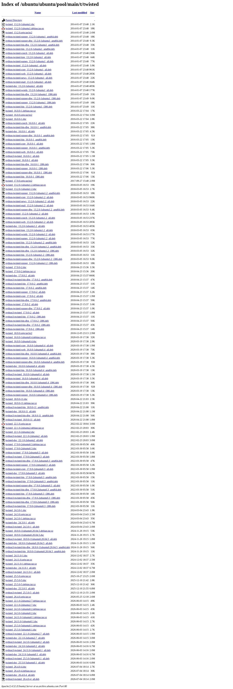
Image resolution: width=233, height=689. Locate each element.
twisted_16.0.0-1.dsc (16, 119)
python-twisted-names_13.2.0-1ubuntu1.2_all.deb (30, 238)
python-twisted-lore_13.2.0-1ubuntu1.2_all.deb (29, 230)
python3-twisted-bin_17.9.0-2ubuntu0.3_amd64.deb (32, 481)
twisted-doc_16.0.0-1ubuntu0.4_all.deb (25, 366)
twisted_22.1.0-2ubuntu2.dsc (20, 432)
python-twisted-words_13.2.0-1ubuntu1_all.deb (29, 90)
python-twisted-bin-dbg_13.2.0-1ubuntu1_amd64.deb (32, 45)
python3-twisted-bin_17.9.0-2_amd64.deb (27, 283)
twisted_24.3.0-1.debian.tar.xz (21, 518)
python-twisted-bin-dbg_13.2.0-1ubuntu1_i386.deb (31, 94)
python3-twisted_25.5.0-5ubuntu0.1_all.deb (27, 658)
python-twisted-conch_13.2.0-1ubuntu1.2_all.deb (30, 218)
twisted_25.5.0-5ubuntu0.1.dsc (21, 629)
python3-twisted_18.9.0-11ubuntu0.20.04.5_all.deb (31, 539)
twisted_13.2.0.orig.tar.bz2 (19, 32)
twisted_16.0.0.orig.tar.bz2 (19, 115)
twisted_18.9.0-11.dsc (16, 399)
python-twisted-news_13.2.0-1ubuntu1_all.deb (29, 78)
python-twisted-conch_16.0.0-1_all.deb (25, 123)
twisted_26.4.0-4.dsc (16, 666)
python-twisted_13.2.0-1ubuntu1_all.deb (26, 65)
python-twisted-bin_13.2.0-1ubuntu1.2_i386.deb (30, 255)
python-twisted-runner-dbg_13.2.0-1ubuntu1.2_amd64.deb (35, 209)
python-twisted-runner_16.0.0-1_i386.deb (26, 168)
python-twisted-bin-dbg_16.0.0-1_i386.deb (27, 164)
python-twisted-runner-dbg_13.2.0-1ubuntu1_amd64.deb (34, 40)
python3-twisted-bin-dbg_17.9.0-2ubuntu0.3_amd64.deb (34, 460)
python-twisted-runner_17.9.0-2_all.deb (25, 292)
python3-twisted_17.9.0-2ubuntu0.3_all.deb (27, 456)
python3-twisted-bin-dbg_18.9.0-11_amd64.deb (29, 415)
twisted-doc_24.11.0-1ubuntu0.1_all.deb (26, 654)
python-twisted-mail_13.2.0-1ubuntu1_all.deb (28, 82)
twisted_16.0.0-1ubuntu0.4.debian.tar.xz (26, 337)
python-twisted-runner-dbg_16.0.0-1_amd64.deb (30, 135)
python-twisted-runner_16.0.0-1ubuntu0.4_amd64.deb (33, 358)
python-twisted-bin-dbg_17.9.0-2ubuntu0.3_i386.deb (32, 502)
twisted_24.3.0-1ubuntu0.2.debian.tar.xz (26, 609)
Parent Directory (14, 20)
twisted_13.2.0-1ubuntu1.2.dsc (21, 189)
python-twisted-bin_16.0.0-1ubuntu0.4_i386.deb (30, 390)
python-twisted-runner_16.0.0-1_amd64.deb (28, 148)
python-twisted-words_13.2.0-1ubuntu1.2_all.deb (30, 234)
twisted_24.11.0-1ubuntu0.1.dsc (22, 621)
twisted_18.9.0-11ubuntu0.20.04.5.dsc (25, 535)
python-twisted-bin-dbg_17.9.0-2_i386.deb (27, 320)
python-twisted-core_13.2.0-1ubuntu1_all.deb (28, 69)
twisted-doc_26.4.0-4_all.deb (20, 675)
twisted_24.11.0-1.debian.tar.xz (21, 563)
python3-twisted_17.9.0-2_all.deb (22, 312)
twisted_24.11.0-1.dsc (16, 555)
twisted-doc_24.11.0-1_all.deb (21, 568)
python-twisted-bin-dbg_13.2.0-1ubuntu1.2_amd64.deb (33, 246)
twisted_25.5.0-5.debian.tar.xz (21, 584)
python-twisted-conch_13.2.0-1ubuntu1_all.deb (29, 53)
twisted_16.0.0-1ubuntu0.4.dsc (21, 341)
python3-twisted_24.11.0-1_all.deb (23, 572)
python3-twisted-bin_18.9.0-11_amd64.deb (27, 407)
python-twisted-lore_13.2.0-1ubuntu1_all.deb (28, 57)
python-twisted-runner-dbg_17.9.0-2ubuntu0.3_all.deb (33, 485)
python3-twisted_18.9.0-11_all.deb (23, 419)
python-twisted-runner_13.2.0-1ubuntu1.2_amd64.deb (33, 193)
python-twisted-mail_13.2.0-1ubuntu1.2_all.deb (29, 205)
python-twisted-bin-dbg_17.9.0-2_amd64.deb (28, 300)
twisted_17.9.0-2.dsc (16, 267)
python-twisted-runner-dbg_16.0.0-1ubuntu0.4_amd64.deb (35, 362)
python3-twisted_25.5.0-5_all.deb (22, 592)
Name (38, 12)
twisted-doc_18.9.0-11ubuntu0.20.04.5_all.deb (29, 543)
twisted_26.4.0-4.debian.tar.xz (21, 671)
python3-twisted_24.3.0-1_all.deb (22, 526)
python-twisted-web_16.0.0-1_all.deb (24, 152)
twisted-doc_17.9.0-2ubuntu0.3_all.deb (25, 473)
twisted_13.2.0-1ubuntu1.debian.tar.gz (25, 28)
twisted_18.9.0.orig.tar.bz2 (19, 333)
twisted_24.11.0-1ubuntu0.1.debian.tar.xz (26, 617)
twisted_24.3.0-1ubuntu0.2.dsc (21, 613)
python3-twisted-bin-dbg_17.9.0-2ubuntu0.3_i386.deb (33, 498)
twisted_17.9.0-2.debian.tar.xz (21, 271)
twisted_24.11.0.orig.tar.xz (19, 559)
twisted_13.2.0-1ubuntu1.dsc (20, 24)
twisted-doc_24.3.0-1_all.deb (20, 522)
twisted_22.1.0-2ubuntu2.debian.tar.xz (25, 428)
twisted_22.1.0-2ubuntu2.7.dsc (21, 605)
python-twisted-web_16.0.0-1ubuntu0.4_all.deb (29, 349)
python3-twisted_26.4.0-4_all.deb (22, 679)
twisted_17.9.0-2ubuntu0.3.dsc (21, 448)
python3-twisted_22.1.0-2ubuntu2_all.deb (27, 436)
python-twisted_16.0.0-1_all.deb (22, 160)
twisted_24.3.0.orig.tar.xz (18, 514)
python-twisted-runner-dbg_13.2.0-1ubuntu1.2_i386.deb (34, 259)
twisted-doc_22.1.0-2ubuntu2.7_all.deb (25, 638)
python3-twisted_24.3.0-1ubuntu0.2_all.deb (27, 642)
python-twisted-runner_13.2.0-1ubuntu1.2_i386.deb (32, 263)
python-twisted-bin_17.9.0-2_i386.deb (25, 329)
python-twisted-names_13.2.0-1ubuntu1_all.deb (29, 61)
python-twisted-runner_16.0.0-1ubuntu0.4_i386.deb (32, 395)
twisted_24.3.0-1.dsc (16, 510)
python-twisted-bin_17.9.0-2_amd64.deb (26, 288)
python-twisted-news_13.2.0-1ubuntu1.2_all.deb (30, 201)
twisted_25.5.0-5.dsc (16, 580)
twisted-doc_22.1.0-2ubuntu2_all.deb (24, 440)
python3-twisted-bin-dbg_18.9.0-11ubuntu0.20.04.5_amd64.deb (38, 547)
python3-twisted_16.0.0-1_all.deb (22, 156)
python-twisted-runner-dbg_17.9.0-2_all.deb (28, 308)
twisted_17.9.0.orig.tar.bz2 (19, 180)
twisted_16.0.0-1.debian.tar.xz (21, 110)
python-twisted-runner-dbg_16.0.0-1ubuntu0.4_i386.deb (34, 386)
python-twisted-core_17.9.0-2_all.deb (24, 296)
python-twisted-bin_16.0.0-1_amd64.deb (26, 139)
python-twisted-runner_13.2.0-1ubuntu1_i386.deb (31, 102)
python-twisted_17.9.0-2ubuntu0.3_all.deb (27, 452)
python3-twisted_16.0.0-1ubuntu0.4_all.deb (27, 374)
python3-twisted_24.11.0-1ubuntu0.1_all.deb (28, 650)
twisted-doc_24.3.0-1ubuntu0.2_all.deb (25, 646)
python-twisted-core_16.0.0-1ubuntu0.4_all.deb (29, 345)
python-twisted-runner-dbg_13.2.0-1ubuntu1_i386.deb (33, 98)
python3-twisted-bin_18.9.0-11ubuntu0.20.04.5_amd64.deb (35, 551)
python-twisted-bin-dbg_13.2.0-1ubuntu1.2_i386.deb (32, 250)
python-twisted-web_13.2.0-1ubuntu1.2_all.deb (29, 222)
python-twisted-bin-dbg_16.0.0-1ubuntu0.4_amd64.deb (33, 353)
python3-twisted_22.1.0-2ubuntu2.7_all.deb (27, 633)
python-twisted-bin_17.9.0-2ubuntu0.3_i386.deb (30, 493)
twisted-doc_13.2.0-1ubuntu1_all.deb (24, 86)
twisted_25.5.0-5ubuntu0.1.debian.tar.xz (26, 625)
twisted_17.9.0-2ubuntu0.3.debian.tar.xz (26, 444)
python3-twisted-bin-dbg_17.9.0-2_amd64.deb (29, 279)
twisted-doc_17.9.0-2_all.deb (20, 275)
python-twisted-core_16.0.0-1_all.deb (24, 143)
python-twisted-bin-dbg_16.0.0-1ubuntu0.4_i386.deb (32, 382)
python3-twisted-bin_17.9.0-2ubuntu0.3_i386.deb (30, 506)
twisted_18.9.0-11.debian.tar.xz (21, 403)
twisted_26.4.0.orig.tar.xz (18, 596)
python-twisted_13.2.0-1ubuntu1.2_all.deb (27, 213)
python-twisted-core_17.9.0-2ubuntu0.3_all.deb (29, 469)
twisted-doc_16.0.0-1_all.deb (20, 131)
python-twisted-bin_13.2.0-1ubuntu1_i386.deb (29, 106)
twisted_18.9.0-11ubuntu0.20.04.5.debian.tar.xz (29, 531)
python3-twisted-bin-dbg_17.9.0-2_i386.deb (28, 325)
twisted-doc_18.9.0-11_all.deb (21, 411)
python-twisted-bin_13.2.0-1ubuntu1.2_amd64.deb (31, 242)
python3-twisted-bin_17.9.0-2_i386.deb (25, 316)
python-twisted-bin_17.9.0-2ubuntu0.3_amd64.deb (31, 477)
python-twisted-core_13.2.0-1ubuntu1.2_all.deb (29, 197)
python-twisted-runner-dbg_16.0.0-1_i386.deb (29, 172)
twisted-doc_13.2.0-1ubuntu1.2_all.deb (25, 226)
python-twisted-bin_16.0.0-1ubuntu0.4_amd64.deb (31, 370)
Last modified (79, 12)
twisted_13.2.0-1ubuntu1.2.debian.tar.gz (26, 185)
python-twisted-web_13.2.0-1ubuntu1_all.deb (28, 73)
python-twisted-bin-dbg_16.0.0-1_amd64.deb (28, 127)
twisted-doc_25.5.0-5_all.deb (20, 588)
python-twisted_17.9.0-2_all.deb (22, 304)
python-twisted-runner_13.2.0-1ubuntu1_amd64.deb (32, 36)
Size (92, 12)
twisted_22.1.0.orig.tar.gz (18, 423)
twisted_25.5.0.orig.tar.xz (18, 576)
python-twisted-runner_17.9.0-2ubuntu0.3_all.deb (30, 465)
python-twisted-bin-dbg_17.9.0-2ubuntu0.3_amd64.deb (33, 489)
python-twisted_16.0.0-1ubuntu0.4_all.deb (27, 378)
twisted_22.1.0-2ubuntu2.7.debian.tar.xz (26, 601)
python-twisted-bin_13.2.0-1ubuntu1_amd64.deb (30, 49)
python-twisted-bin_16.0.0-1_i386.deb (25, 176)
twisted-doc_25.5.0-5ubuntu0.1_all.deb (25, 662)
